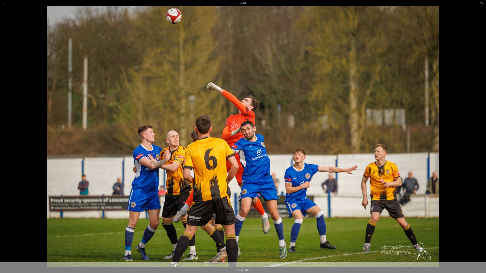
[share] (481, 3)
